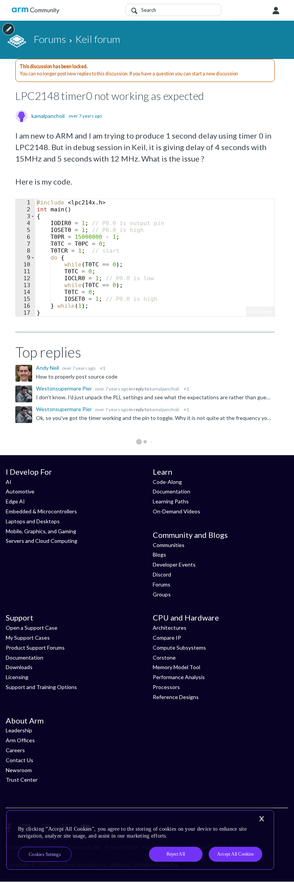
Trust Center (22, 779)
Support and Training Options (41, 687)
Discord (162, 574)
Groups (162, 594)
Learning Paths (171, 501)
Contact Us (19, 760)
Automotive (20, 491)
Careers (15, 750)
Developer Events (174, 564)
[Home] (35, 10)
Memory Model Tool (176, 667)
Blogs (159, 554)
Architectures (169, 627)
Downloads (19, 667)
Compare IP (167, 637)
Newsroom (19, 770)
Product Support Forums (35, 647)
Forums (161, 584)
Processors (166, 687)
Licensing (17, 677)
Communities (169, 545)
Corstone (164, 657)
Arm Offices (20, 740)
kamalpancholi (48, 116)
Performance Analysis (179, 677)
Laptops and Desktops (33, 521)
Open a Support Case (31, 627)
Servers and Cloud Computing (41, 540)
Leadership (19, 730)
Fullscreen (260, 311)
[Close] (261, 818)
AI (8, 482)
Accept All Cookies (235, 854)
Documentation (171, 491)
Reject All (176, 854)
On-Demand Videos (176, 511)
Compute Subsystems (179, 647)
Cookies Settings (45, 854)
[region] (140, 840)
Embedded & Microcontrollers (41, 511)
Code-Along (167, 482)
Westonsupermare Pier (64, 388)
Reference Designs (176, 697)
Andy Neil (48, 367)
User (276, 11)
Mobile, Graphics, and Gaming (41, 531)
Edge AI (15, 501)
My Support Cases (28, 637)
